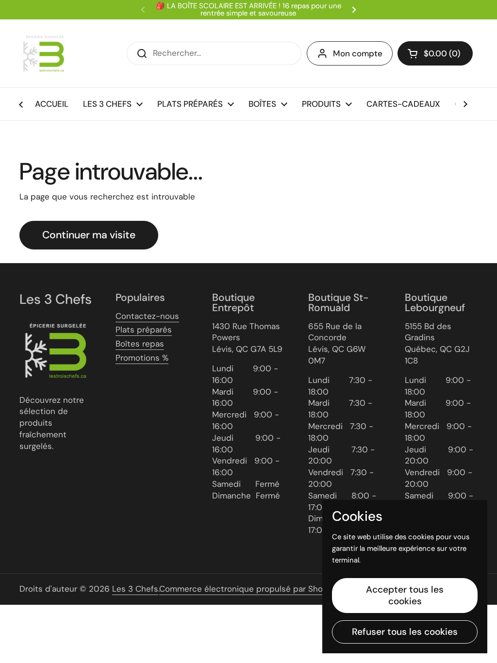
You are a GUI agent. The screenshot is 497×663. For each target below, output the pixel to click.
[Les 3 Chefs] (43, 53)
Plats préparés (144, 329)
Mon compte (357, 53)
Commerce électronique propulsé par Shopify (248, 588)
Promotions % (142, 357)
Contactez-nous (147, 316)
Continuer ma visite (88, 235)
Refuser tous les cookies (405, 632)
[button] (435, 53)
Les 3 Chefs (135, 588)
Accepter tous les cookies (405, 595)
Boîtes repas (140, 343)
